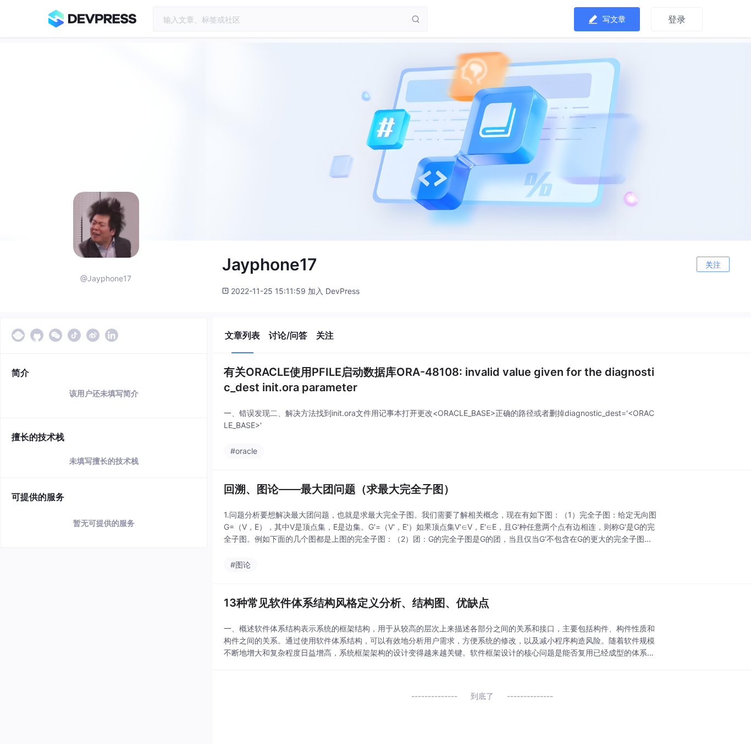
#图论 (240, 564)
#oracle (243, 451)
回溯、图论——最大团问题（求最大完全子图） (339, 489)
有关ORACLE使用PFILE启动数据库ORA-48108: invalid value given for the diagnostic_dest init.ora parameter (439, 379)
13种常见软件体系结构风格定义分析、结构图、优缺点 (356, 602)
